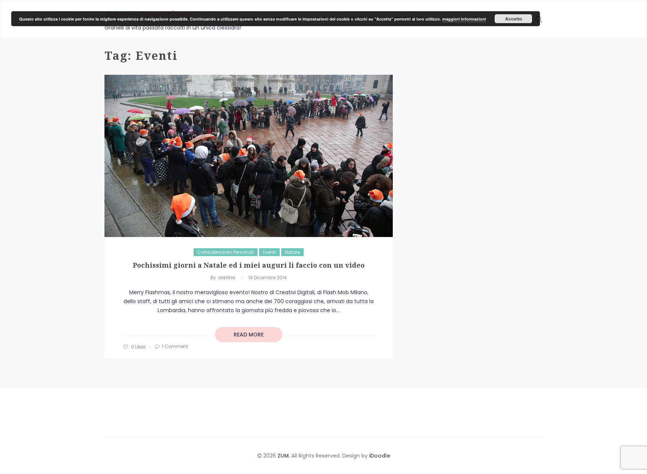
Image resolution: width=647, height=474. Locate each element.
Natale (292, 252)
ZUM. (284, 455)
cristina (226, 277)
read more (249, 334)
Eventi (269, 252)
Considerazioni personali (225, 252)
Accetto (513, 18)
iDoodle (379, 455)
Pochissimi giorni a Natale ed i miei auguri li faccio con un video (249, 265)
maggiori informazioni (464, 19)
